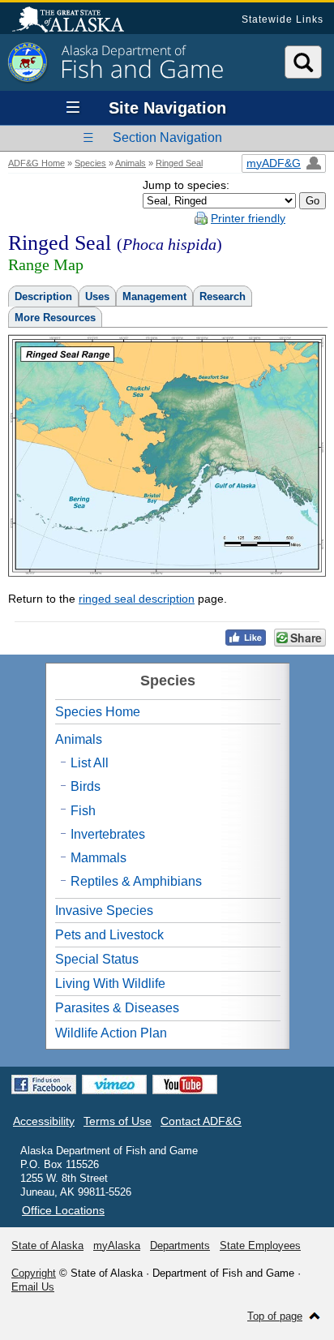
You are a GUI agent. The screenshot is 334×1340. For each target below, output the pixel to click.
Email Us (32, 1287)
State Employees (260, 1245)
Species (90, 163)
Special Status (97, 959)
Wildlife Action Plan (111, 1033)
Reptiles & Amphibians (136, 881)
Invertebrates (108, 834)
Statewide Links (282, 19)
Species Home (97, 712)
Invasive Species (104, 910)
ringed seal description (137, 598)
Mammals (98, 858)
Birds (86, 786)
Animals (130, 163)
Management (154, 296)
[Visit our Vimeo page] (114, 1084)
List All (90, 763)
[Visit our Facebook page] (43, 1084)
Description (43, 296)
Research (222, 296)
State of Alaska (76, 21)
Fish (83, 811)
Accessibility (44, 1121)
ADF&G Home (36, 163)
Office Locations (63, 1210)
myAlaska (116, 1245)
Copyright (33, 1273)
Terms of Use (118, 1121)
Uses (97, 296)
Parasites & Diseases (117, 1008)
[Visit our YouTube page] (184, 1084)
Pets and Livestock (109, 935)
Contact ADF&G (201, 1121)
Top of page (274, 1316)
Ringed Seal (179, 163)
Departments (180, 1245)
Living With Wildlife (110, 983)
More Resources (55, 317)
